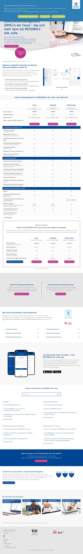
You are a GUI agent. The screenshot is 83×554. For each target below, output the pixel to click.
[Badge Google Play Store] (56, 372)
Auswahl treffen (45, 16)
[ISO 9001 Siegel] (65, 474)
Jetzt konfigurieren (34, 124)
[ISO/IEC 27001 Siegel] (58, 474)
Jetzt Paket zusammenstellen (21, 294)
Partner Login (7, 545)
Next (78, 78)
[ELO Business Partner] (34, 532)
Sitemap (4, 541)
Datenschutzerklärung (30, 11)
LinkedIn (4, 536)
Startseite (4, 61)
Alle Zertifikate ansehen (8, 482)
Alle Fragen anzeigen (7, 419)
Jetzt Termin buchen (60, 294)
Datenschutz (5, 540)
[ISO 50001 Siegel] (71, 474)
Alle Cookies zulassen (58, 16)
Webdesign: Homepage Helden (10, 547)
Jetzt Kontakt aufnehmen (41, 461)
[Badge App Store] (47, 372)
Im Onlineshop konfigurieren (11, 46)
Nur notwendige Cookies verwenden (28, 16)
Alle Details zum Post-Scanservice (14, 261)
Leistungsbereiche (10, 61)
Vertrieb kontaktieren (71, 200)
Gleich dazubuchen (36, 261)
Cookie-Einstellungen (7, 543)
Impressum (5, 538)
